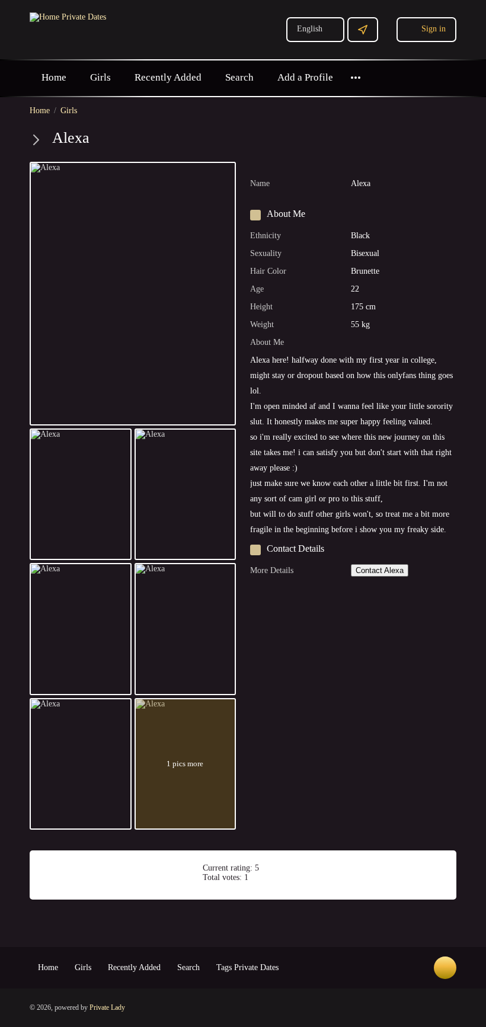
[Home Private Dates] (68, 16)
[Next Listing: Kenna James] (36, 140)
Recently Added (168, 77)
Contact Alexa (380, 570)
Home (53, 77)
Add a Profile (305, 77)
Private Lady (107, 1007)
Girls (100, 77)
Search (239, 77)
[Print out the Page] (422, 139)
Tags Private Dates (247, 967)
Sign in (433, 28)
